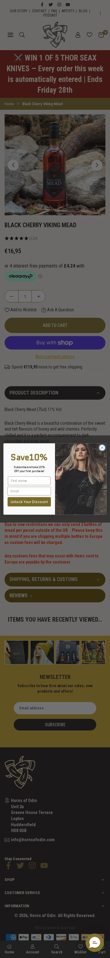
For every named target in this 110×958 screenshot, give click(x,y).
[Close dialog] (102, 448)
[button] (95, 943)
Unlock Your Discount (29, 501)
